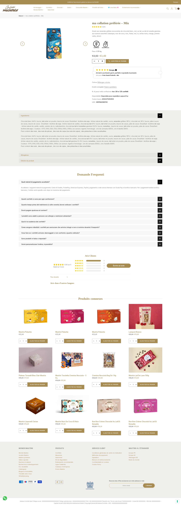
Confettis (49, 7)
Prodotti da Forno (97, 7)
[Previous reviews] (94, 72)
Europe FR (132, 453)
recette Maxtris (24, 455)
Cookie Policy (96, 464)
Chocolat (59, 7)
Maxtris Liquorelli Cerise (28, 421)
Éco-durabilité (23, 467)
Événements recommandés (130, 7)
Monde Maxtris (23, 453)
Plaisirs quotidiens (110, 87)
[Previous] (22, 44)
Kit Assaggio (37, 7)
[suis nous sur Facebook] (57, 482)
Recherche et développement (28, 464)
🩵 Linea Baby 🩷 (113, 7)
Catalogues (22, 469)
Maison (21, 16)
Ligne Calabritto (60, 464)
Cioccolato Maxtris (81, 7)
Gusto (69, 7)
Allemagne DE (133, 457)
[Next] (85, 44)
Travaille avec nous (25, 474)
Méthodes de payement (100, 455)
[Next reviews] (160, 72)
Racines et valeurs (25, 462)
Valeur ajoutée (23, 460)
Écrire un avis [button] (118, 266)
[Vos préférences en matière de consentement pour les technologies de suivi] (177, 501)
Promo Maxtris (60, 469)
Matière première (24, 457)
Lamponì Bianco (135, 332)
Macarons (58, 455)
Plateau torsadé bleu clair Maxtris (32, 375)
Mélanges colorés (104, 82)
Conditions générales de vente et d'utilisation (107, 453)
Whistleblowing (24, 476)
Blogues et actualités (25, 471)
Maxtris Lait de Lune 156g (139, 375)
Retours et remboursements (101, 460)
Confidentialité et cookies (100, 462)
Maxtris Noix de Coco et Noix (67, 421)
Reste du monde (134, 460)
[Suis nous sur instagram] (61, 482)
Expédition (95, 457)
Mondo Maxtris (38, 10)
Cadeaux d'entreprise (62, 467)
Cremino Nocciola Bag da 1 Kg (104, 375)
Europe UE (132, 455)
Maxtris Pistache (25, 332)
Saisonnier (51, 10)
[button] (96, 27)
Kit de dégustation (61, 460)
